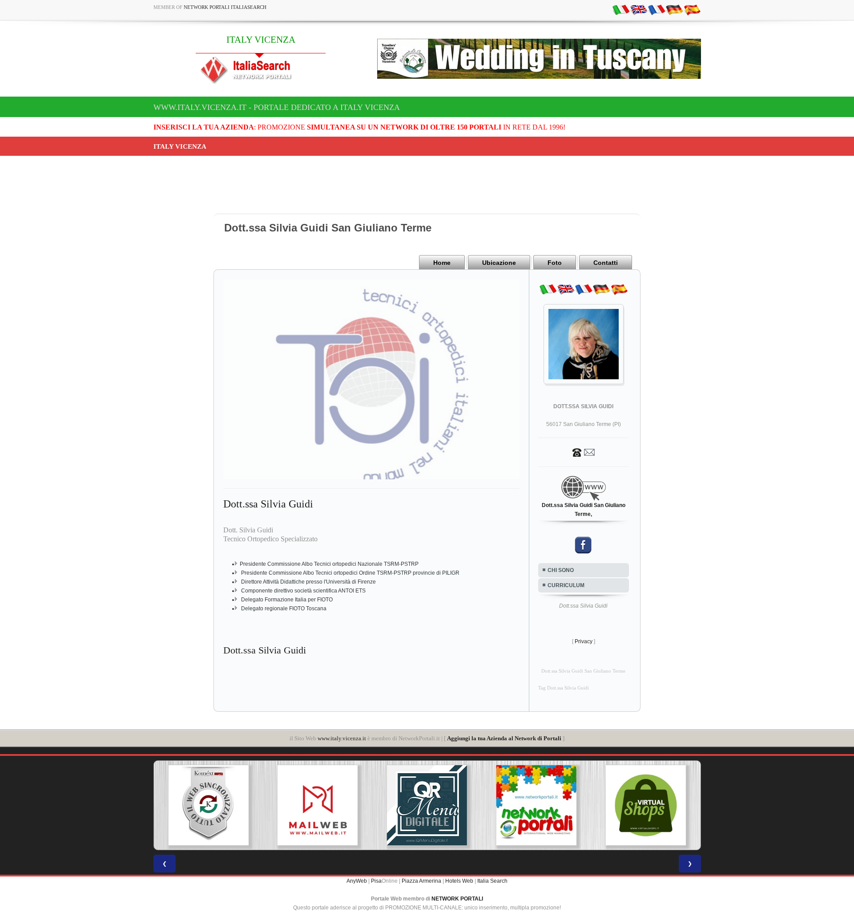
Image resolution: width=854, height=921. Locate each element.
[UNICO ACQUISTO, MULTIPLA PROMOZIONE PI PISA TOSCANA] (536, 805)
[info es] (692, 9)
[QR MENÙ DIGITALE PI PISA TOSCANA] (427, 805)
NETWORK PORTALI (457, 899)
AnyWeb (356, 881)
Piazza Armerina (421, 881)
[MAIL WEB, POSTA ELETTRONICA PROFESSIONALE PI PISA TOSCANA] (318, 805)
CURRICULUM (566, 585)
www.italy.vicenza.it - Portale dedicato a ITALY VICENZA (276, 107)
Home (442, 262)
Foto (555, 262)
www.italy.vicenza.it (342, 738)
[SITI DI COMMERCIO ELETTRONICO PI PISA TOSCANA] (646, 805)
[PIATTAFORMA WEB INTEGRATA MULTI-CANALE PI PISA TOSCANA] (208, 805)
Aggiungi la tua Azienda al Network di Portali (504, 738)
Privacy (583, 641)
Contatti (605, 262)
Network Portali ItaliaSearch (225, 7)
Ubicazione (499, 262)
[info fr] (656, 9)
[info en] (639, 9)
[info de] (674, 9)
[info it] (621, 9)
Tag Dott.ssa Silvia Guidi (563, 688)
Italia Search (492, 881)
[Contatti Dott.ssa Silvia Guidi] (583, 452)
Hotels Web (459, 881)
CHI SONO (561, 570)
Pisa (376, 881)
